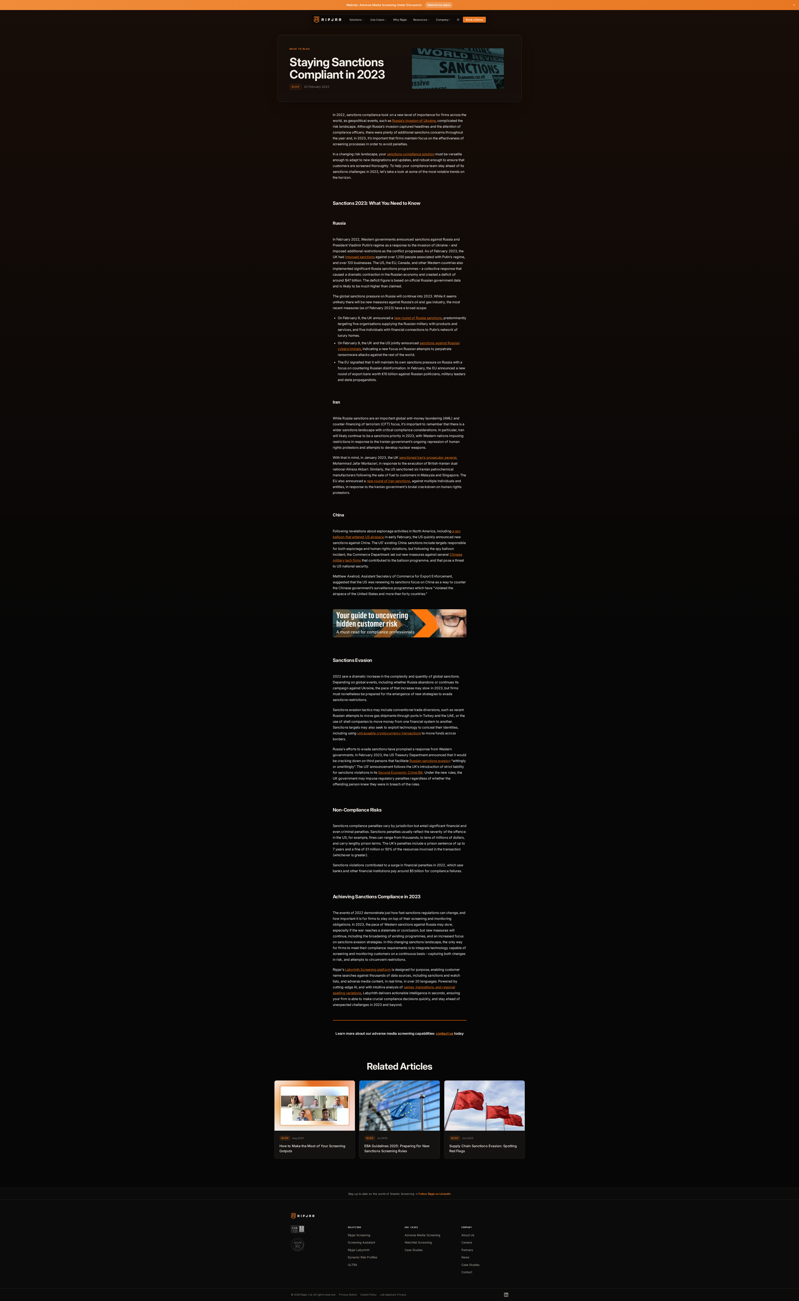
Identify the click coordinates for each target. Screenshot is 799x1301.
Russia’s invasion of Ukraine (414, 121)
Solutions (355, 19)
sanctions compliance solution (410, 154)
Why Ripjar (400, 19)
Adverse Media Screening (423, 1235)
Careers (466, 1242)
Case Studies (414, 1250)
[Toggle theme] (458, 19)
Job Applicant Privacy (393, 1294)
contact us (444, 1033)
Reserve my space (439, 4)
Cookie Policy (368, 1294)
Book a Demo (474, 19)
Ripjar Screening (359, 1235)
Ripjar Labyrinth (359, 1250)
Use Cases (377, 19)
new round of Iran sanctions (388, 481)
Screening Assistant (361, 1242)
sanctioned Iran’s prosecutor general (427, 457)
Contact (467, 1272)
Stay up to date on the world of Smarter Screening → (399, 1193)
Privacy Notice (348, 1294)
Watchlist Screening (418, 1242)
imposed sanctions (360, 257)
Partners (467, 1250)
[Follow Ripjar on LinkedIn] (506, 1295)
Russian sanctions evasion (429, 761)
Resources (420, 19)
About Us (467, 1235)
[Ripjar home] (327, 19)
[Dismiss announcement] (794, 5)
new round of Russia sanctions (418, 318)
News (465, 1257)
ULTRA (352, 1265)
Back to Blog (300, 48)
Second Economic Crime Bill (400, 772)
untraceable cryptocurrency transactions (389, 733)
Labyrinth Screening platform (368, 969)
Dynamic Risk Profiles (362, 1257)
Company (442, 19)
